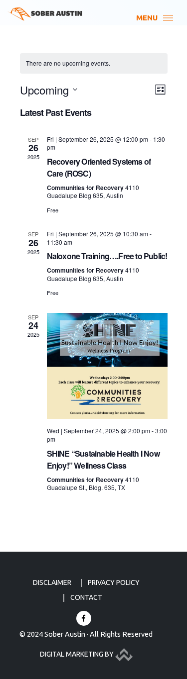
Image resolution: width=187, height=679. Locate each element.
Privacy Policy (114, 582)
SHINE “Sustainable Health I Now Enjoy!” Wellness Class (103, 459)
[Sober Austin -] (44, 14)
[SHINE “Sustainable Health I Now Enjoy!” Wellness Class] (107, 366)
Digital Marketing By (77, 654)
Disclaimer (52, 582)
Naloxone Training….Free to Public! (107, 256)
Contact (86, 597)
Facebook (83, 618)
